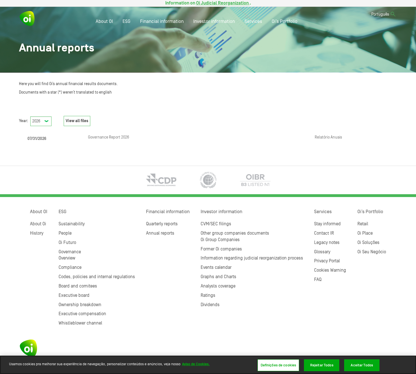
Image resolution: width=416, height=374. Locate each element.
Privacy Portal (327, 261)
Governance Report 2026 (108, 137)
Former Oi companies (221, 249)
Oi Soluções (368, 242)
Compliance (70, 267)
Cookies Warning (330, 270)
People (65, 233)
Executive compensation (82, 314)
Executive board (74, 295)
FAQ (317, 279)
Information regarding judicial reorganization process (252, 258)
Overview (67, 258)
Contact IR (324, 233)
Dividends (210, 304)
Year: (23, 121)
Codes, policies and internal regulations (97, 276)
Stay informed (327, 224)
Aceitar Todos (362, 365)
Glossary (322, 252)
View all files (77, 121)
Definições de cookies (278, 365)
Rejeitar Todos (321, 365)
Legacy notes (327, 242)
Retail (362, 224)
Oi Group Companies (220, 239)
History (36, 233)
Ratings (208, 295)
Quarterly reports (162, 224)
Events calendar (216, 267)
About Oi (38, 224)
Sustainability (72, 224)
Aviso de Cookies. (196, 364)
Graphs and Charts (218, 276)
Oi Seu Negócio (371, 252)
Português (380, 14)
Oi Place (365, 233)
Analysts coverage (218, 286)
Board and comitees (78, 286)
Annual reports (160, 233)
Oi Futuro (67, 242)
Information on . (208, 3)
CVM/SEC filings (216, 224)
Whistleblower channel (80, 323)
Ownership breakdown (80, 304)
